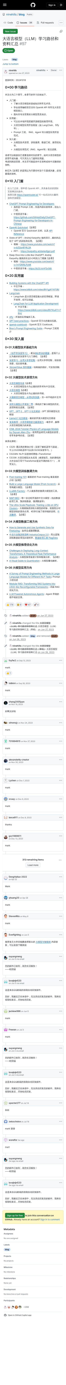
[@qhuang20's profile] (6, 898)
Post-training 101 (17, 477)
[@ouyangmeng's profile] (6, 958)
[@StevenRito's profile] (6, 916)
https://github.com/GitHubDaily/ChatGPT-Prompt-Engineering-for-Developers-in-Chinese (34, 220)
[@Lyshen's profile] (6, 780)
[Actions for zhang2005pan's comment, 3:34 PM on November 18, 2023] (60, 702)
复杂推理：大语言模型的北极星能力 (26, 422)
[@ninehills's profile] (6, 71)
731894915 (14, 741)
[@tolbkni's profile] (6, 683)
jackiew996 (15, 1011)
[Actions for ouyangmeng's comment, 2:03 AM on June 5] (60, 956)
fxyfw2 (12, 660)
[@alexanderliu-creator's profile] (6, 761)
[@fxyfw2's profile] (6, 660)
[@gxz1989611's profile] (6, 837)
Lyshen (12, 780)
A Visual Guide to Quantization (24, 560)
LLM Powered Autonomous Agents (26, 594)
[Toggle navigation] (4, 4)
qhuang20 (14, 897)
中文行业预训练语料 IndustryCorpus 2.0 (29, 534)
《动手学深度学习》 (19, 353)
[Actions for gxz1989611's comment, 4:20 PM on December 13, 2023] (60, 836)
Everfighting (15, 934)
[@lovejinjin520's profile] (6, 982)
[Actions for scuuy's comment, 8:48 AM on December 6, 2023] (60, 799)
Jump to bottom (10, 64)
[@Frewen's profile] (6, 1030)
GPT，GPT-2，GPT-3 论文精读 (24, 411)
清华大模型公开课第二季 (21, 404)
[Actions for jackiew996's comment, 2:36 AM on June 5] (60, 1011)
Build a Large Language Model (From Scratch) (32, 484)
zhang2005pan (16, 701)
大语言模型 (14, 390)
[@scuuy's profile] (6, 799)
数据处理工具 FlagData (46, 537)
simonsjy (13, 722)
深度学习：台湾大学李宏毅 (22, 360)
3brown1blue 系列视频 (20, 367)
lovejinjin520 (15, 980)
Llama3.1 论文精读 (18, 418)
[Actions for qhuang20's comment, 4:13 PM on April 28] (60, 898)
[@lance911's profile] (6, 817)
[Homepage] (33, 4)
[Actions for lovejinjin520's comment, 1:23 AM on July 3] (60, 1072)
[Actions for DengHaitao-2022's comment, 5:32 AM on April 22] (60, 877)
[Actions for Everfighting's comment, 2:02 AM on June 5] (60, 935)
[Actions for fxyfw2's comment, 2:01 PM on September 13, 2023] (60, 660)
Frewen (12, 1029)
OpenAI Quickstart (18, 227)
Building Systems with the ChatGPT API (29, 283)
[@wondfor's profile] (6, 1140)
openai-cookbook (18, 324)
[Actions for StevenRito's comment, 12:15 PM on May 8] (60, 916)
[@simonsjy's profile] (6, 723)
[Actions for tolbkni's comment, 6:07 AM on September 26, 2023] (60, 683)
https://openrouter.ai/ (27, 194)
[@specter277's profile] (6, 1103)
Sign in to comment (50, 1219)
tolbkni (12, 683)
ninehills (11, 14)
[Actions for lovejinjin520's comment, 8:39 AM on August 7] (60, 1183)
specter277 (14, 1103)
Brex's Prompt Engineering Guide (25, 328)
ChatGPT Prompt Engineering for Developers (31, 203)
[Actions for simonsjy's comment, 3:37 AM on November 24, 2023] (60, 723)
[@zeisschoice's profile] (6, 1121)
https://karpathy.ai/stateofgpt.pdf (38, 251)
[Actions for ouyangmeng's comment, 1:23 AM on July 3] (60, 1048)
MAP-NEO (14, 498)
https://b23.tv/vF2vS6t (40, 268)
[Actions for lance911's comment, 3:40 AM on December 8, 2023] (60, 817)
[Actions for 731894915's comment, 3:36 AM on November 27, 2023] (60, 741)
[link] (15, 615)
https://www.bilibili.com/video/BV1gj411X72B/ (36, 289)
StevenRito (14, 916)
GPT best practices (19, 320)
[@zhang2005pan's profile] (6, 703)
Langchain (14, 293)
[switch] (10, 605)
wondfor (13, 1140)
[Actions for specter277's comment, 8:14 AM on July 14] (60, 1103)
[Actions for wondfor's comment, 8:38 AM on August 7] (60, 1140)
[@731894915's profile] (6, 741)
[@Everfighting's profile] (6, 935)
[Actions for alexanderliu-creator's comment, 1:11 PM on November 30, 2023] (60, 760)
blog (22, 14)
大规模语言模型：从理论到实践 (24, 397)
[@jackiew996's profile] (6, 1011)
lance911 (13, 817)
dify (11, 317)
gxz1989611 (15, 836)
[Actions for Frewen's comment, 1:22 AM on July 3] (60, 1030)
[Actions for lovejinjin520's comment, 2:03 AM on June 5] (60, 980)
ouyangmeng (15, 956)
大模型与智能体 (43, 941)
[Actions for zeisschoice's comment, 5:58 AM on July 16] (60, 1121)
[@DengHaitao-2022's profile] (6, 878)
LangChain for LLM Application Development (36, 303)
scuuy (12, 799)
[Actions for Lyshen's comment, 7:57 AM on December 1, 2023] (60, 780)
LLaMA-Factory (17, 491)
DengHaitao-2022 (18, 876)
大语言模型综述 (16, 383)
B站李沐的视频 (42, 353)
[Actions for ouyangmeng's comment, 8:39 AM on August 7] (60, 1158)
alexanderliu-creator (19, 759)
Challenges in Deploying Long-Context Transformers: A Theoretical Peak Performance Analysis (32, 553)
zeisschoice (15, 1121)
